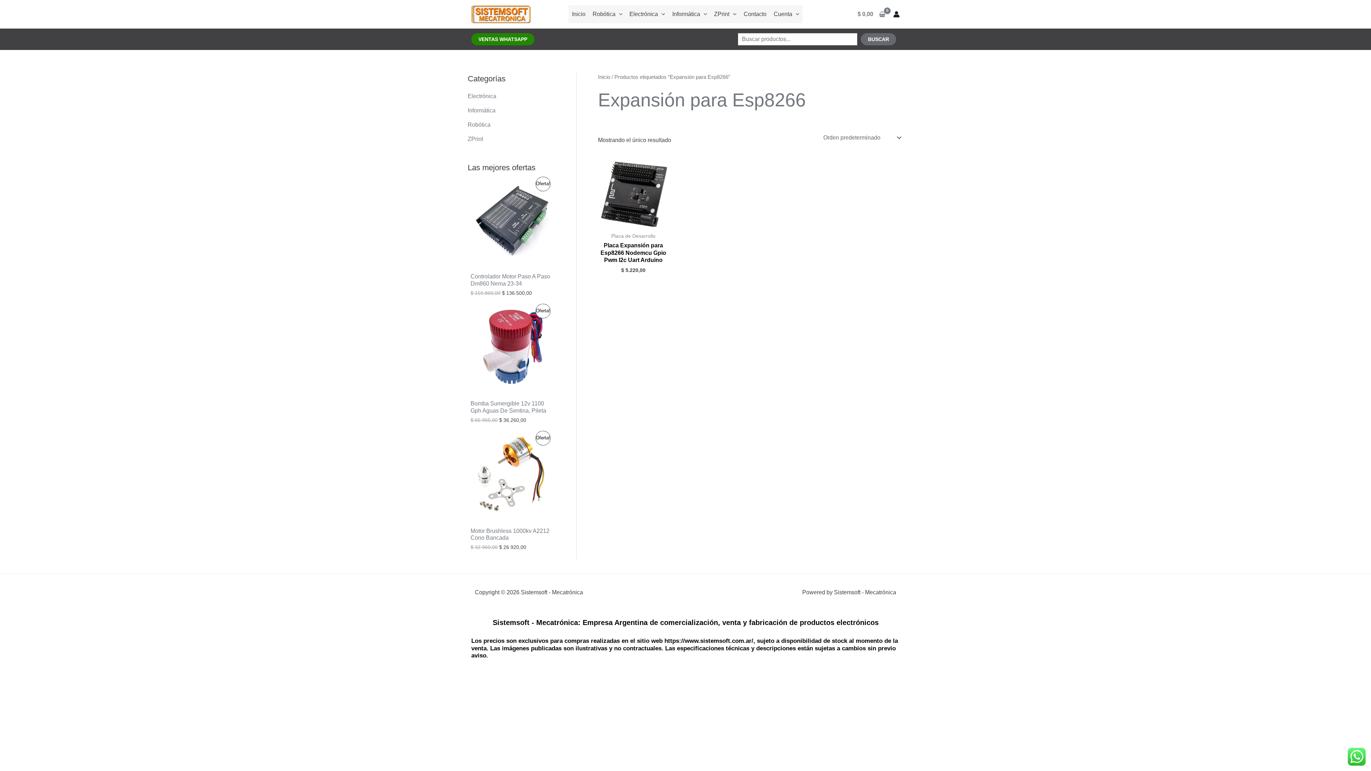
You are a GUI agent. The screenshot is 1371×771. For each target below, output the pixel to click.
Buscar (878, 39)
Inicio (579, 14)
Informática (686, 14)
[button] (502, 39)
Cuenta (783, 14)
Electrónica (643, 14)
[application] (619, 14)
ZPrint (721, 14)
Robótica (604, 14)
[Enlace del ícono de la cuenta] (896, 14)
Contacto (755, 14)
